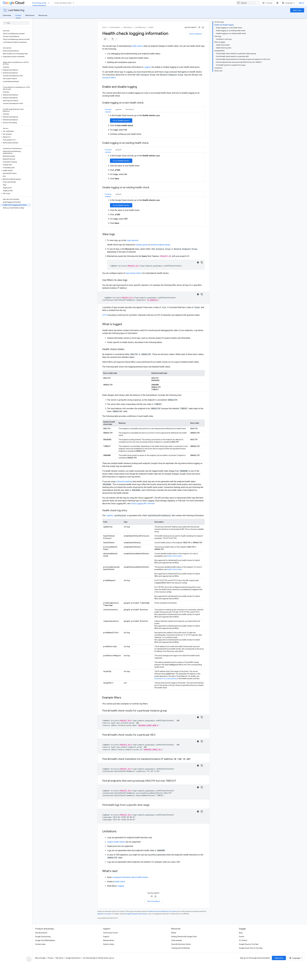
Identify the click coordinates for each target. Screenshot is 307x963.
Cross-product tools (62, 3)
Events (241, 937)
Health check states (174, 556)
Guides (18, 15)
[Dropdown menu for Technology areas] (49, 3)
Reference (30, 15)
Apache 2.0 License (104, 914)
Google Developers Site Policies (136, 914)
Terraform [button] (130, 109)
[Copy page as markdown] (113, 39)
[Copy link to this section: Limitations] (118, 831)
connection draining (124, 481)
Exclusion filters (109, 77)
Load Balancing (16, 10)
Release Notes (108, 940)
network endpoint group (160, 245)
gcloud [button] (118, 109)
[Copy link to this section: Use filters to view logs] (129, 280)
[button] (15, 56)
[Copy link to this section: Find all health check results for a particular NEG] (157, 735)
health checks (137, 46)
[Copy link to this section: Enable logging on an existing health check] (151, 143)
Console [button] (108, 109)
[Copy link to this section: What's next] (120, 871)
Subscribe (279, 958)
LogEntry (109, 515)
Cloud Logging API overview (143, 503)
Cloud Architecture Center (181, 944)
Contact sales (40, 944)
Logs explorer (132, 240)
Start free (297, 10)
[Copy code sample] (202, 262)
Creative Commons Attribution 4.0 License (162, 911)
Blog (240, 933)
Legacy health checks (116, 842)
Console (269, 3)
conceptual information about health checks (130, 877)
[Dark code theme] (198, 262)
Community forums (110, 933)
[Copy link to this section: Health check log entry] (129, 510)
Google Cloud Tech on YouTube (251, 948)
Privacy (50, 958)
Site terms (59, 958)
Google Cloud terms (73, 958)
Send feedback (195, 34)
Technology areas (39, 3)
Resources (43, 15)
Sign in (301, 3)
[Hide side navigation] (29, 958)
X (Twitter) (243, 940)
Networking (127, 27)
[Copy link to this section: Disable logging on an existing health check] (151, 187)
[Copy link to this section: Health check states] (126, 349)
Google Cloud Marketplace (45, 940)
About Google (40, 958)
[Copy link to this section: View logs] (117, 234)
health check (120, 881)
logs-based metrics (134, 273)
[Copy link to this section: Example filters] (123, 697)
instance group (141, 245)
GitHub (173, 933)
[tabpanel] (153, 125)
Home (104, 27)
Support (106, 937)
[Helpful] (199, 27)
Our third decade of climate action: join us (98, 958)
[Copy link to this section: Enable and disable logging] (139, 87)
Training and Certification (180, 948)
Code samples (176, 940)
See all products (41, 933)
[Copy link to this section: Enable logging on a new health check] (146, 102)
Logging (147, 67)
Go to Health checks (121, 120)
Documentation (115, 27)
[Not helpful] (203, 27)
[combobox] (248, 3)
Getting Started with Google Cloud (184, 937)
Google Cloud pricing (42, 937)
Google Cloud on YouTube (248, 944)
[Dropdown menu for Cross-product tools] (74, 3)
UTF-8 (104, 315)
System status (108, 944)
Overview (7, 15)
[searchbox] (16, 23)
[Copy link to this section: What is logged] (124, 324)
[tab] (108, 109)
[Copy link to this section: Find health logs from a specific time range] (152, 805)
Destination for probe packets (165, 678)
